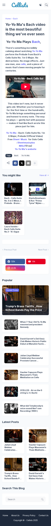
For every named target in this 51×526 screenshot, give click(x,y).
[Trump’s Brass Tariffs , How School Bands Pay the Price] (13, 464)
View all (42, 175)
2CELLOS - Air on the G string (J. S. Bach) (31, 391)
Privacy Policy (29, 515)
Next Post (42, 250)
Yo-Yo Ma (37, 51)
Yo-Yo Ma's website (25, 149)
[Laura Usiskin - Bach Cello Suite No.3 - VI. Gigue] (13, 217)
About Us (15, 515)
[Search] (46, 4)
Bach (15, 18)
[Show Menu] (4, 4)
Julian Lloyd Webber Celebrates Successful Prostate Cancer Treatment (31, 358)
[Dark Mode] (40, 4)
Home (8, 18)
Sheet (16, 139)
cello (23, 64)
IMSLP (22, 145)
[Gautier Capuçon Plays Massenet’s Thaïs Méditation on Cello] (11, 375)
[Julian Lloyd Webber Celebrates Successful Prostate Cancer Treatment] (11, 358)
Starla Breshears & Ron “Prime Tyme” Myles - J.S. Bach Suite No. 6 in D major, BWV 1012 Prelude (37, 201)
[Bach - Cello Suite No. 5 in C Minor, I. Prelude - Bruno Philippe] (13, 189)
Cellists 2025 (32, 520)
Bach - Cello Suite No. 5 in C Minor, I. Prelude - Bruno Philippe (13, 201)
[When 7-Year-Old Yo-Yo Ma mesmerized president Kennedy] (11, 324)
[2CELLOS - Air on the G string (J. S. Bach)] (11, 392)
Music (23, 139)
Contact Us (43, 515)
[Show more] (35, 163)
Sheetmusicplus (26, 142)
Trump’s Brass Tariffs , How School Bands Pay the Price (13, 476)
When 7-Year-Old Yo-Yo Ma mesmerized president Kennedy (33, 324)
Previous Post (10, 250)
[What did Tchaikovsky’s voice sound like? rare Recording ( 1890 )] (11, 408)
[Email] (28, 163)
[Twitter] (21, 163)
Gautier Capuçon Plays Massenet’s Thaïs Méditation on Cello (31, 375)
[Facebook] (15, 163)
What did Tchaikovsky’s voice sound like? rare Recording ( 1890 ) (31, 408)
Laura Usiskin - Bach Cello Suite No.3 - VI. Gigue (12, 229)
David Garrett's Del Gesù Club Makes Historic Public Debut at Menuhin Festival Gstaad (33, 341)
